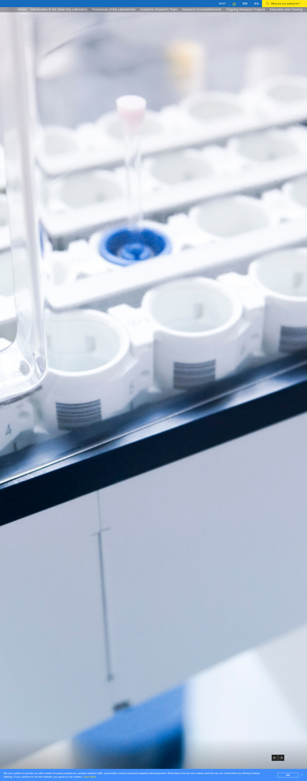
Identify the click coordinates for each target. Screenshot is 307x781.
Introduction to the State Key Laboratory (59, 9)
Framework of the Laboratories (114, 9)
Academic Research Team (158, 9)
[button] (275, 758)
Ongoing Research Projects (245, 9)
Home (22, 9)
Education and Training (286, 9)
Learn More (89, 776)
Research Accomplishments (202, 9)
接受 (288, 775)
